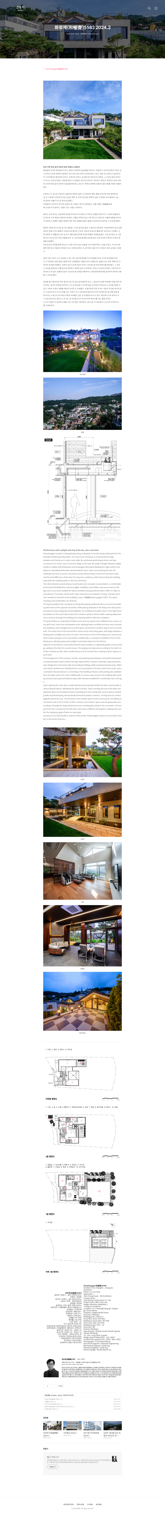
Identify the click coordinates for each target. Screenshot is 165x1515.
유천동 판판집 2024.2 (50, 1409)
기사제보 (90, 1504)
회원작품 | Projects (50, 1395)
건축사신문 (80, 1504)
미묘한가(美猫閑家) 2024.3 (52, 1399)
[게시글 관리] (53, 1386)
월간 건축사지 (53, 1457)
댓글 (45, 1448)
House (60, 1395)
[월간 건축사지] (20, 8)
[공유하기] (50, 1386)
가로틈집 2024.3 (49, 1402)
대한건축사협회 (68, 1504)
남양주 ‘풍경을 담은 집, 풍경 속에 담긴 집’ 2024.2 (58, 1407)
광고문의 (99, 1504)
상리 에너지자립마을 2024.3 (52, 1404)
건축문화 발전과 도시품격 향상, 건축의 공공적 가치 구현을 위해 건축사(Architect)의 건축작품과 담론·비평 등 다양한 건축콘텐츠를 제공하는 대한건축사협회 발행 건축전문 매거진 (79, 1461)
